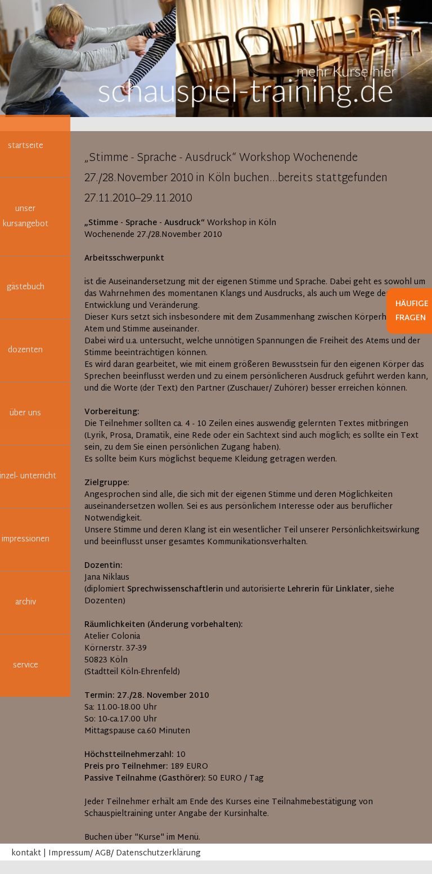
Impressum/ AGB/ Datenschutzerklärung (124, 853)
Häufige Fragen (412, 311)
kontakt (26, 853)
